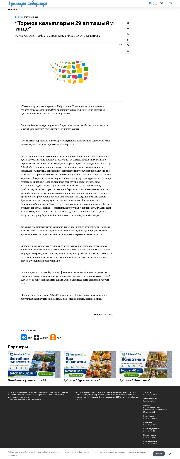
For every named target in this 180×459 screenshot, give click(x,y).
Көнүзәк (19, 17)
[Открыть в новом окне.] (26, 337)
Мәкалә (12, 9)
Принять (159, 453)
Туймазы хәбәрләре (27, 3)
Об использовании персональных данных (24, 399)
